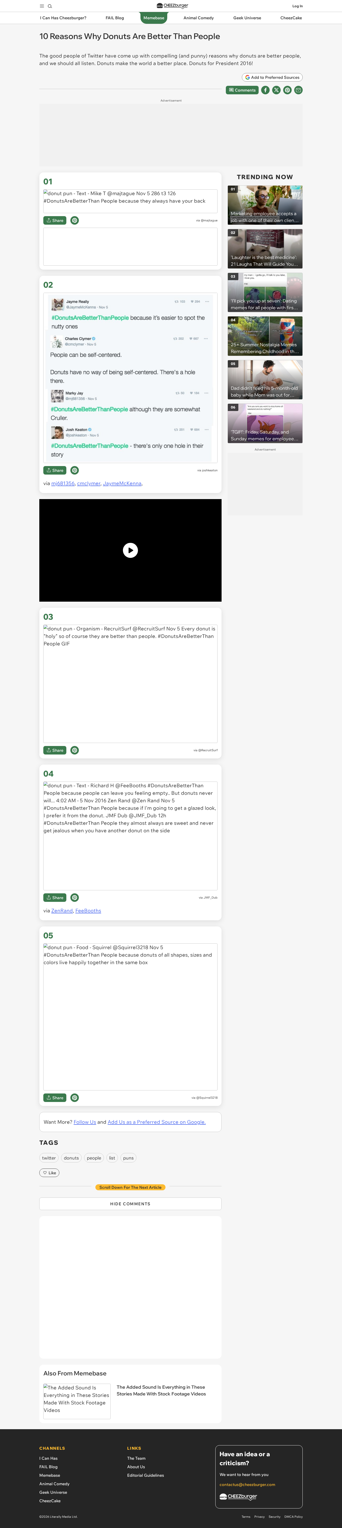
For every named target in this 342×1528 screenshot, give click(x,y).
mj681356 (63, 483)
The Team (136, 1458)
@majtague (209, 220)
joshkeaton (210, 470)
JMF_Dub (211, 897)
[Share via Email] (298, 90)
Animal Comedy (54, 1483)
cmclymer (88, 483)
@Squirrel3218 (207, 1097)
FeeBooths (88, 910)
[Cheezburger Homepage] (172, 6)
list (112, 1158)
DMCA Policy (293, 1516)
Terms (246, 1516)
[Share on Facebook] (265, 90)
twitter (49, 1158)
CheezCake (50, 1500)
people (94, 1158)
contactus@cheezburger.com (247, 1484)
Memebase (49, 1475)
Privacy (259, 1516)
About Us (136, 1466)
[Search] (49, 6)
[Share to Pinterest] (287, 90)
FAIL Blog (48, 1466)
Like (52, 1172)
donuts (71, 1158)
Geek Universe (53, 1492)
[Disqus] (130, 1290)
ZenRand (62, 910)
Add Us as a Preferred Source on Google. (157, 1122)
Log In (297, 6)
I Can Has (48, 1458)
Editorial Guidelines (145, 1475)
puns (128, 1158)
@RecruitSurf (208, 750)
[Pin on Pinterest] (74, 220)
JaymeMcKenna (122, 483)
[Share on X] (276, 90)
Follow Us (85, 1122)
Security (274, 1516)
